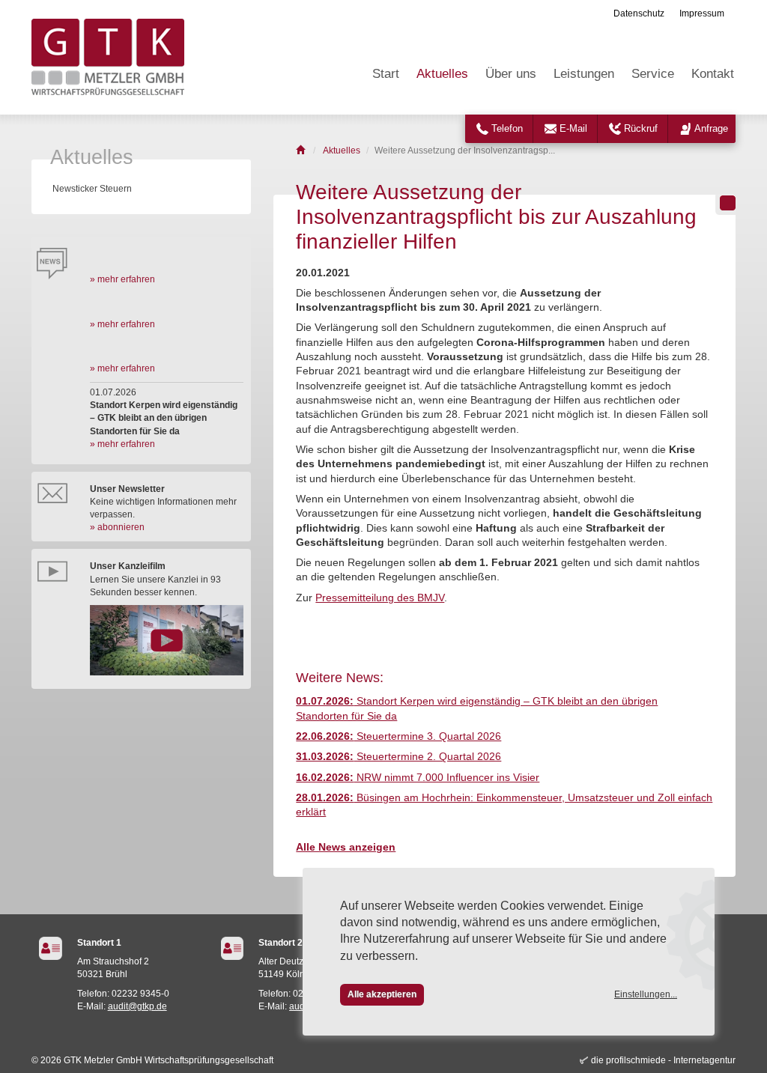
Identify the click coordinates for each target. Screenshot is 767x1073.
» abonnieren (117, 527)
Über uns (510, 74)
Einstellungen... (645, 994)
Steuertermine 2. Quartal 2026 (398, 756)
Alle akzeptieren (382, 994)
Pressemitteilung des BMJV (379, 598)
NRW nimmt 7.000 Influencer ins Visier (417, 777)
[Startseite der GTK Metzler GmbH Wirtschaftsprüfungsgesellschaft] (301, 150)
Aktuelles (442, 74)
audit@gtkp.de (137, 1006)
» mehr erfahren (122, 279)
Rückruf (641, 128)
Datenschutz (638, 13)
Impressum (701, 13)
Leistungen (584, 74)
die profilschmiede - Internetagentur (663, 1060)
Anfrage (711, 128)
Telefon (507, 128)
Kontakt (712, 74)
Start (385, 74)
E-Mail (573, 128)
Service (652, 74)
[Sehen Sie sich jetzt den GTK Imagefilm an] (166, 640)
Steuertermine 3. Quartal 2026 (398, 736)
